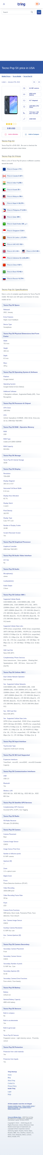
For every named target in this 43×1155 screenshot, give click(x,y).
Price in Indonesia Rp (18, 258)
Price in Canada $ (15, 176)
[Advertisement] (21, 38)
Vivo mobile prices (25, 1107)
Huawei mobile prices (14, 1106)
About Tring (11, 1080)
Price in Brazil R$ (15, 272)
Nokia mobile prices (14, 1109)
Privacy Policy (12, 1086)
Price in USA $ (33, 251)
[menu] (39, 4)
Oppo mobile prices (28, 1106)
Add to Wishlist (13, 134)
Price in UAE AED (15, 244)
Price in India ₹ (15, 183)
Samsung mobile (13, 1107)
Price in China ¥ (14, 265)
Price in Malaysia (15, 196)
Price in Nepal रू (15, 203)
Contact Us (11, 1083)
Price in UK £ (13, 251)
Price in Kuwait (14, 189)
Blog (9, 1077)
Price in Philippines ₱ (17, 210)
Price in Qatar (14, 217)
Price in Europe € (14, 169)
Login (9, 1092)
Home (10, 1075)
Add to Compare (33, 134)
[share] (4, 4)
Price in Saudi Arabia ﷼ (17, 224)
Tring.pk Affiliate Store (14, 1117)
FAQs (9, 1094)
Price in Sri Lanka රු (17, 237)
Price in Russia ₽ (15, 278)
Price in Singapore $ (16, 231)
